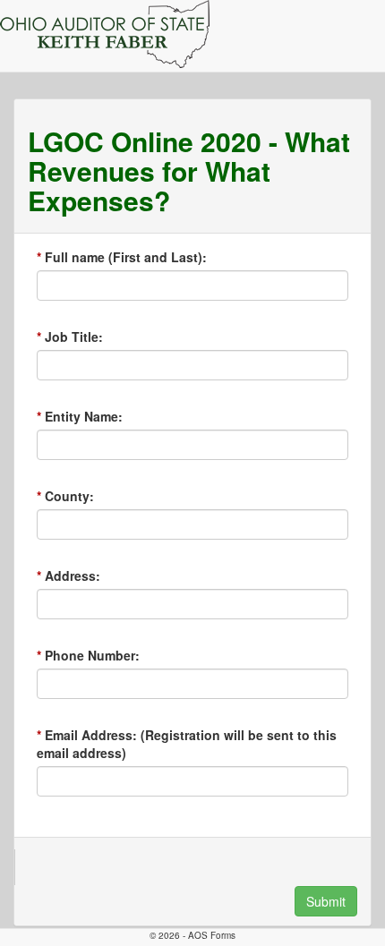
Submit (326, 901)
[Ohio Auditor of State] (105, 34)
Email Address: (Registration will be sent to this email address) (187, 744)
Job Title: (74, 336)
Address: (72, 575)
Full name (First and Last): (126, 257)
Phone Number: (92, 655)
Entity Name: (84, 416)
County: (69, 496)
